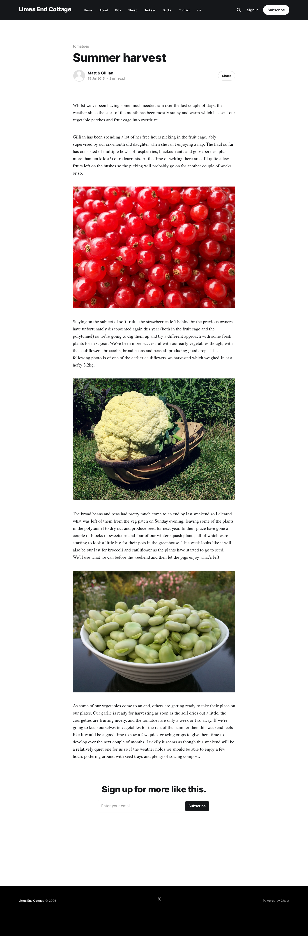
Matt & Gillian (100, 73)
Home (88, 10)
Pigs (118, 10)
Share (226, 76)
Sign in (253, 10)
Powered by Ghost (276, 900)
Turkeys (150, 10)
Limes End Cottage (45, 9)
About (103, 10)
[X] (159, 899)
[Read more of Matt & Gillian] (79, 75)
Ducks (167, 10)
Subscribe (276, 10)
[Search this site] (238, 10)
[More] (199, 10)
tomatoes (81, 46)
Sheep (132, 10)
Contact (184, 10)
